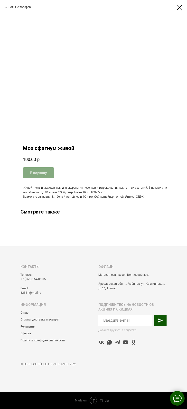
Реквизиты (27, 326)
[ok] (134, 342)
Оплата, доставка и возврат (39, 319)
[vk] (101, 342)
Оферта (25, 333)
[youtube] (125, 342)
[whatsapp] (109, 342)
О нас (24, 312)
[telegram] (117, 342)
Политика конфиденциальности (42, 340)
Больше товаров (20, 7)
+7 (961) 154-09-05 (33, 279)
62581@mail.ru (30, 292)
